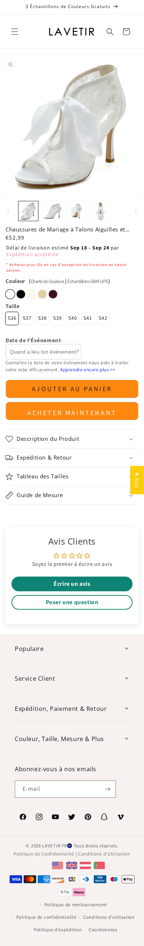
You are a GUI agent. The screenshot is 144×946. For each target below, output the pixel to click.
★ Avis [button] (137, 480)
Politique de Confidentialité (44, 854)
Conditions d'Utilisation (104, 854)
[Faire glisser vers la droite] (136, 211)
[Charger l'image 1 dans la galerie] (28, 211)
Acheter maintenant (72, 412)
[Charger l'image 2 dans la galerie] (52, 211)
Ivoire (31, 294)
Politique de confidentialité (46, 917)
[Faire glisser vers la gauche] (8, 211)
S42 (103, 318)
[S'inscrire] (107, 789)
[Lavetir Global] (58, 864)
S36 (12, 318)
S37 (27, 318)
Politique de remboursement (75, 904)
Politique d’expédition (58, 929)
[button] (15, 32)
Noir (20, 294)
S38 (42, 318)
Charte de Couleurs (47, 281)
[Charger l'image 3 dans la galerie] (76, 211)
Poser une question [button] (72, 602)
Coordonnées (103, 929)
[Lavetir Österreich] (86, 864)
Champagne (42, 294)
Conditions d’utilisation (109, 917)
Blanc (10, 294)
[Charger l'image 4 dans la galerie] (100, 211)
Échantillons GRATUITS (87, 281)
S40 (72, 318)
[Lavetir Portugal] (100, 864)
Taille (13, 305)
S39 (57, 318)
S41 (87, 318)
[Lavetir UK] (72, 864)
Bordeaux (53, 294)
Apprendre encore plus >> (87, 369)
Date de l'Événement (33, 340)
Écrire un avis (72, 584)
